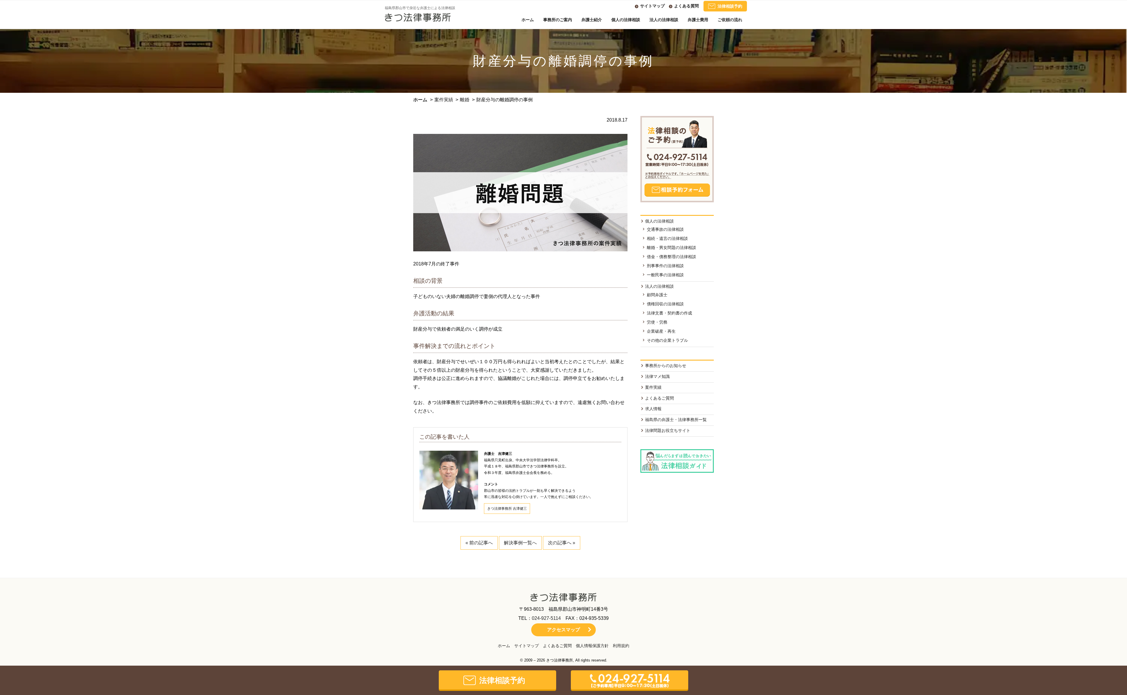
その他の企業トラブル (667, 340)
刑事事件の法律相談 (665, 265)
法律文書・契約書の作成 (669, 313)
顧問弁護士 (657, 294)
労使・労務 (657, 322)
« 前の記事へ (479, 542)
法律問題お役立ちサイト (667, 430)
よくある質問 (686, 6)
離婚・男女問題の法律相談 (671, 247)
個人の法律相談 (625, 19)
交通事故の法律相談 (665, 229)
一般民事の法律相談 (665, 274)
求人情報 (653, 408)
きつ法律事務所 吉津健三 (507, 508)
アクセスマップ (563, 629)
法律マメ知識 (657, 376)
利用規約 (621, 645)
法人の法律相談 (663, 19)
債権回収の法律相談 (665, 304)
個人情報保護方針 (592, 645)
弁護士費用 (698, 19)
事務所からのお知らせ (665, 365)
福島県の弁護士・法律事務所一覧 (676, 419)
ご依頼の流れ (730, 19)
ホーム (528, 19)
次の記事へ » (561, 542)
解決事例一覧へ (520, 542)
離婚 (464, 99)
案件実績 (443, 99)
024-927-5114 (546, 618)
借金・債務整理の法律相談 (671, 256)
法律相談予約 (730, 6)
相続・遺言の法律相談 (667, 238)
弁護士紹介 (591, 19)
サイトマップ (652, 6)
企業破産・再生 (661, 331)
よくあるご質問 (659, 398)
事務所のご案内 (557, 19)
